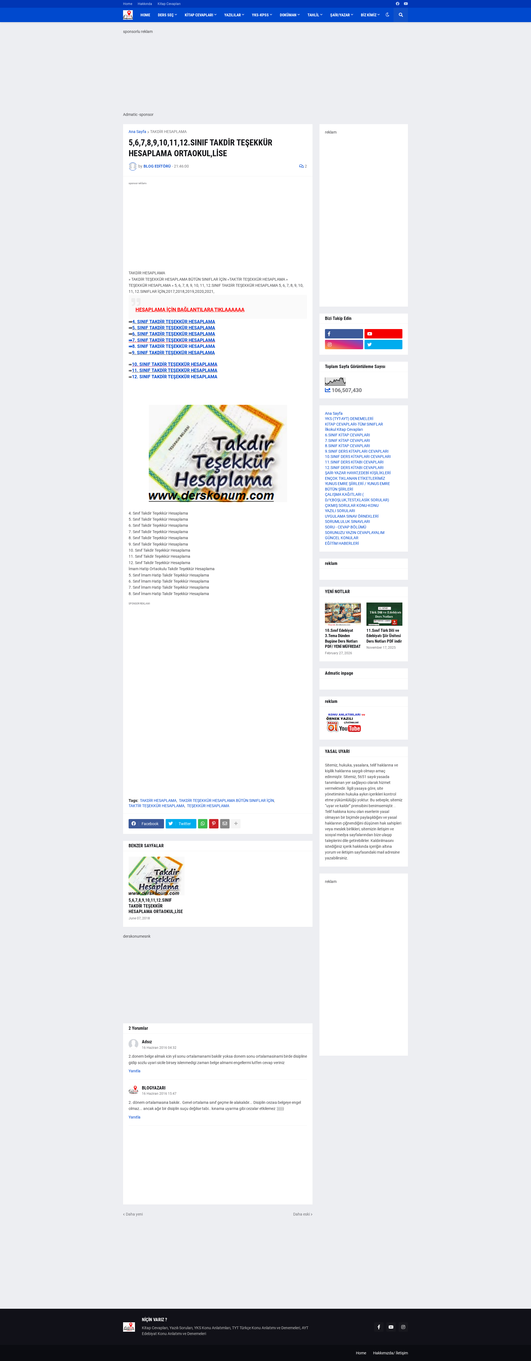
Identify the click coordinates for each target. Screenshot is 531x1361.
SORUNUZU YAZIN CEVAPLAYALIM (354, 532)
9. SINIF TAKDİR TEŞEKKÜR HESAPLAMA (173, 352)
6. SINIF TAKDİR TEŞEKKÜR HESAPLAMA (173, 334)
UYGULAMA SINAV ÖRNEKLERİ (352, 516)
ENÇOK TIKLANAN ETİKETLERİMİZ (355, 478)
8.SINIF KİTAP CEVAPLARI (347, 446)
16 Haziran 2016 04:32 (159, 1048)
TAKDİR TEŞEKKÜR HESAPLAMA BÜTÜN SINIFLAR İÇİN (226, 800)
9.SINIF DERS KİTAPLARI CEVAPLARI (357, 451)
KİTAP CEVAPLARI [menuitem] (199, 15)
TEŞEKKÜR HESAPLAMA (208, 806)
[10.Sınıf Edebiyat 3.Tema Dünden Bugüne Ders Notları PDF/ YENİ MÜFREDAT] (343, 614)
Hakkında (145, 4)
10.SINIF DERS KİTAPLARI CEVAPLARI (358, 456)
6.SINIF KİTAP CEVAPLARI (347, 435)
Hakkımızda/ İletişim (390, 1353)
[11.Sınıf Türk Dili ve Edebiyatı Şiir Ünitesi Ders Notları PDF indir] (384, 614)
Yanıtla (134, 1071)
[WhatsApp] (202, 823)
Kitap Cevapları (169, 4)
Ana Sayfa (137, 132)
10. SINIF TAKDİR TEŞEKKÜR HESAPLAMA (174, 364)
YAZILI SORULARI (340, 511)
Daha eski (301, 1214)
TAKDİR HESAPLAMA (168, 132)
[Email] (225, 823)
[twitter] (384, 344)
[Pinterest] (213, 823)
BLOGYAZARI (153, 1088)
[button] (387, 15)
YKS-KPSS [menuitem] (260, 15)
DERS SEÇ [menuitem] (166, 15)
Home (127, 4)
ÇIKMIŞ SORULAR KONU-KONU (352, 505)
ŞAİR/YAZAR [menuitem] (340, 15)
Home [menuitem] (145, 15)
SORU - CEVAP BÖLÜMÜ (345, 527)
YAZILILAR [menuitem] (232, 15)
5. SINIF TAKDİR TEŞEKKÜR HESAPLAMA (173, 327)
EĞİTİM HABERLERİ (342, 543)
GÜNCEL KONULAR (341, 538)
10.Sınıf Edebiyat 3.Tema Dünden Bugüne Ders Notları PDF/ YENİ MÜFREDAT (343, 638)
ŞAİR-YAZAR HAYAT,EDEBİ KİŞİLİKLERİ (358, 473)
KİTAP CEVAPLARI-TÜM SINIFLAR (354, 424)
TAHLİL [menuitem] (313, 15)
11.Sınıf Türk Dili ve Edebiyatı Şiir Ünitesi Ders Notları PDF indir (384, 636)
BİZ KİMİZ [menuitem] (368, 15)
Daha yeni (134, 1214)
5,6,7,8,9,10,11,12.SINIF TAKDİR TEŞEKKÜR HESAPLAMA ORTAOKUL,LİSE (156, 906)
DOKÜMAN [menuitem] (288, 15)
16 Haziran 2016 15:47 (159, 1094)
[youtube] (406, 4)
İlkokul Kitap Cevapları (344, 429)
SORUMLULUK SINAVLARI (347, 521)
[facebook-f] (344, 333)
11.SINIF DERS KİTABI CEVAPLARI (354, 462)
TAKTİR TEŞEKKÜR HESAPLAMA (156, 806)
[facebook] (397, 4)
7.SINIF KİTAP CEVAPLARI (347, 440)
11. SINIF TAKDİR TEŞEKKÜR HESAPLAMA (174, 370)
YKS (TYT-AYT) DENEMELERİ (349, 418)
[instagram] (344, 344)
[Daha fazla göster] (236, 823)
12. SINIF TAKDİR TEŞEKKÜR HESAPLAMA (174, 376)
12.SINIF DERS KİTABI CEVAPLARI (354, 467)
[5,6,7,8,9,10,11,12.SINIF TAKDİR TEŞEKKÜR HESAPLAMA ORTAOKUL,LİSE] (156, 876)
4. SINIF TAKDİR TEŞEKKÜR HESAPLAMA (173, 321)
